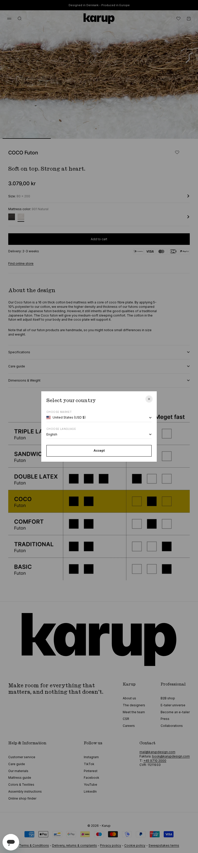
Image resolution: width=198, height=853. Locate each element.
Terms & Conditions (34, 845)
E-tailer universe (173, 705)
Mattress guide (19, 778)
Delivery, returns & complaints (74, 845)
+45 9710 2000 (154, 761)
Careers (129, 726)
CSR (126, 719)
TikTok (89, 764)
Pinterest (90, 771)
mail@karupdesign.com (157, 752)
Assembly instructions (25, 791)
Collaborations (172, 726)
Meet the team (134, 712)
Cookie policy (134, 845)
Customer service (21, 757)
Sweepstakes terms (163, 845)
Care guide (16, 764)
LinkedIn (90, 791)
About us (129, 698)
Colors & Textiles (21, 784)
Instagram (91, 757)
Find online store (21, 263)
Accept (99, 450)
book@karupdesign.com (171, 756)
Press (165, 719)
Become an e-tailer (175, 712)
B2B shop (168, 698)
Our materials (18, 771)
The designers (134, 705)
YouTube (90, 784)
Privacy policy (110, 845)
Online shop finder (22, 798)
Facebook (91, 778)
